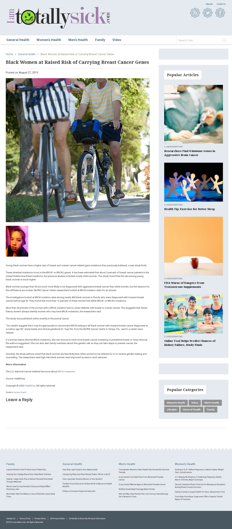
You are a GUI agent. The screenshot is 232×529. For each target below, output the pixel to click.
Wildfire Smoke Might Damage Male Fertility (137, 489)
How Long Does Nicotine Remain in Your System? (82, 479)
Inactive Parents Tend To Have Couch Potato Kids (26, 470)
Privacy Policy (40, 519)
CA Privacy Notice (57, 519)
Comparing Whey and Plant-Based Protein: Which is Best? (86, 474)
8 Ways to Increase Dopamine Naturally (79, 491)
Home (9, 54)
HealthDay (30, 385)
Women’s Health (49, 40)
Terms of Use (25, 519)
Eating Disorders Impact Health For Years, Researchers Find (200, 492)
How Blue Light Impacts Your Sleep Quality (80, 470)
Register (209, 4)
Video (116, 40)
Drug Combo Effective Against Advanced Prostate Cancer (142, 484)
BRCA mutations (66, 371)
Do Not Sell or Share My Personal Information (87, 519)
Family (100, 40)
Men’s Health (78, 40)
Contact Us (221, 4)
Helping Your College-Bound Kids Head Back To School (28, 474)
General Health (17, 40)
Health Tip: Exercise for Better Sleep (189, 209)
